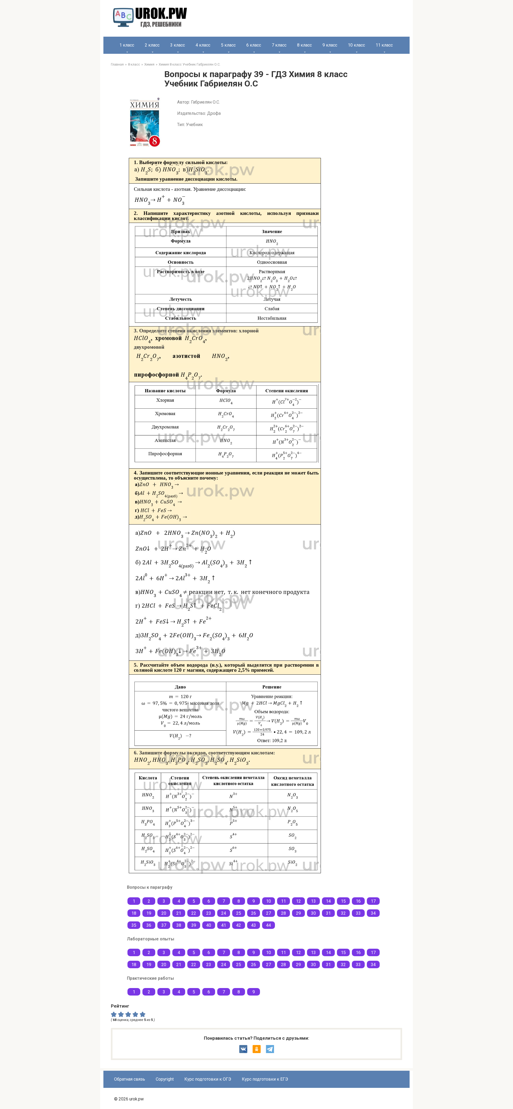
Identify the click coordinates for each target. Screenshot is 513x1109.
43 (253, 925)
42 (238, 925)
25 (238, 913)
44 (268, 925)
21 (178, 913)
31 (328, 913)
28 (283, 913)
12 (298, 901)
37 (163, 925)
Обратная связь (129, 1079)
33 (358, 913)
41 (223, 925)
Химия (149, 64)
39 (193, 925)
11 (283, 901)
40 (208, 925)
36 (148, 925)
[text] (143, 1014)
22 (193, 913)
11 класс (384, 45)
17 (373, 901)
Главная (117, 64)
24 (223, 913)
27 (268, 913)
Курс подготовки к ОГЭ (207, 1079)
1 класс (126, 45)
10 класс (356, 45)
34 (373, 913)
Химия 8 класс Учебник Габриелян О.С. (189, 64)
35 (133, 925)
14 (328, 901)
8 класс (304, 45)
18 (133, 913)
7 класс (279, 45)
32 (343, 913)
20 (163, 913)
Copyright (165, 1079)
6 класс (253, 45)
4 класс (203, 45)
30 (313, 913)
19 (148, 913)
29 (298, 913)
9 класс (329, 45)
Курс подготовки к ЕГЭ (265, 1079)
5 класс (228, 45)
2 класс (152, 45)
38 (178, 925)
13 (313, 901)
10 (268, 901)
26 (253, 913)
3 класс (177, 45)
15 (343, 901)
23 (208, 913)
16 (358, 901)
